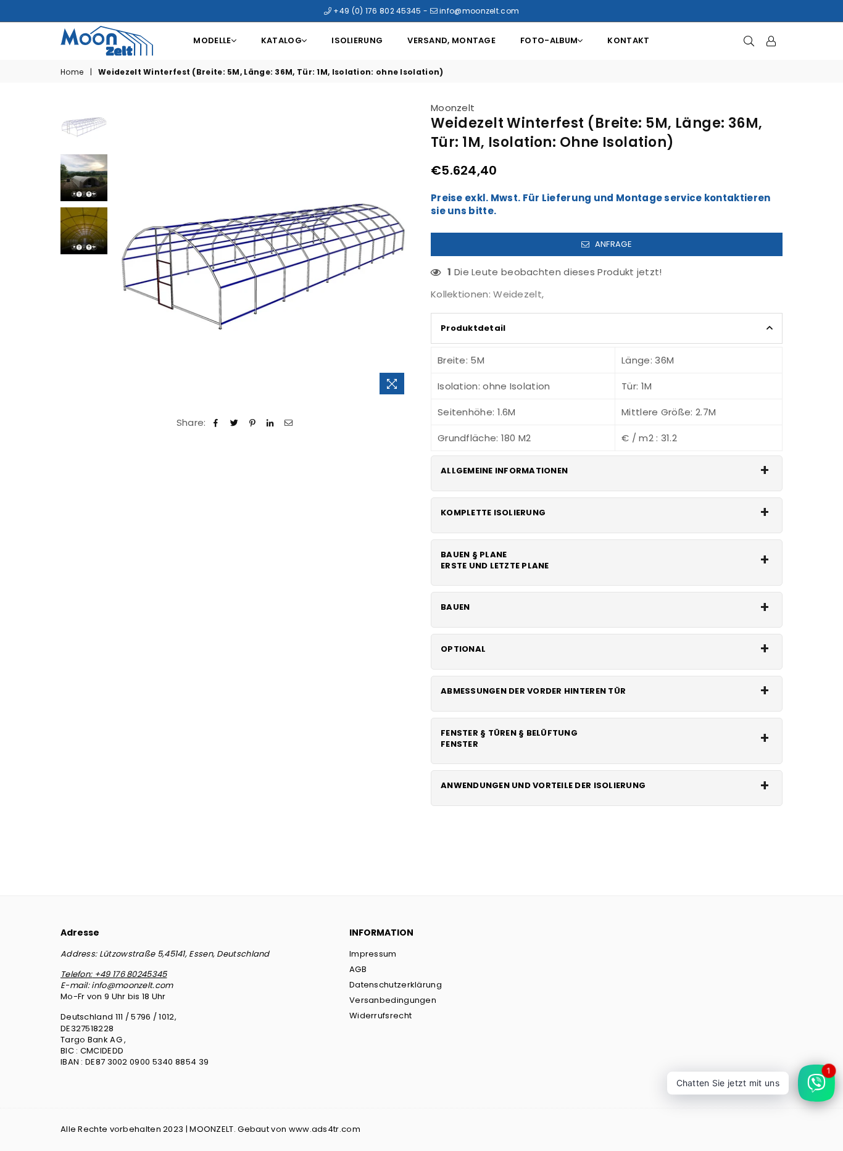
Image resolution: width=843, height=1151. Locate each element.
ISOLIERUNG (357, 40)
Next (401, 251)
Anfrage (611, 244)
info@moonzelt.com (478, 11)
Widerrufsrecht (380, 1015)
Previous (124, 251)
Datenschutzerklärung (395, 985)
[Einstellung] (771, 40)
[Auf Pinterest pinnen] (252, 422)
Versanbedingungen (392, 1000)
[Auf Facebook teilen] (216, 422)
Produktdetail (473, 328)
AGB (358, 969)
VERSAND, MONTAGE (451, 40)
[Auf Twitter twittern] (234, 422)
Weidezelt (517, 294)
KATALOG (281, 40)
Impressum (373, 954)
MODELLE (212, 40)
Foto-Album (549, 40)
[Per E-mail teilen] (288, 422)
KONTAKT (628, 40)
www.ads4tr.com (324, 1129)
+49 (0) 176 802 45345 (376, 11)
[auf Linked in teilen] (270, 422)
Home (71, 72)
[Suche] (749, 40)
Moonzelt (453, 107)
